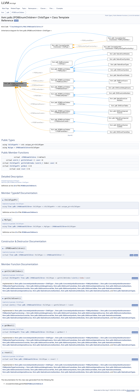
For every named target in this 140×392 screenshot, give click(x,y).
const (38, 160)
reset (23, 169)
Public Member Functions (120, 15)
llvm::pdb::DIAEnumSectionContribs (16, 288)
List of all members (134, 15)
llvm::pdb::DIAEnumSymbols (66, 288)
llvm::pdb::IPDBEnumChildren (19, 206)
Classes (43, 8)
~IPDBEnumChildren (28, 157)
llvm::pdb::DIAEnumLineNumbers (118, 286)
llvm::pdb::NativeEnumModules (73, 291)
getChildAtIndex (27, 163)
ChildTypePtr (13, 145)
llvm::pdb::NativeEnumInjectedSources (17, 291)
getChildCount (26, 160)
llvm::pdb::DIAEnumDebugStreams (39, 286)
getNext (24, 166)
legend (70, 135)
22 (16, 212)
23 (16, 232)
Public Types (108, 15)
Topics (24, 8)
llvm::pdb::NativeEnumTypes (124, 291)
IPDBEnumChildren (18, 12)
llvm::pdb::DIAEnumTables (87, 288)
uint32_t (16, 160)
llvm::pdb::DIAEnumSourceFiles (42, 288)
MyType (10, 147)
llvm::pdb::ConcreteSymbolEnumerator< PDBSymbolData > (77, 284)
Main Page (5, 8)
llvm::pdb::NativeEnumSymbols (97, 291)
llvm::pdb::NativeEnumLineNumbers (46, 291)
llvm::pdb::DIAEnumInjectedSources (91, 286)
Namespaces (32, 8)
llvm (2, 12)
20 (15, 186)
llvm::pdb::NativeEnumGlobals (109, 288)
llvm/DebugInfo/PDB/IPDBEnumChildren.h (26, 27)
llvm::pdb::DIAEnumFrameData (65, 286)
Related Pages (15, 8)
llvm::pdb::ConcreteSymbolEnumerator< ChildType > (34, 284)
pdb (8, 12)
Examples (60, 8)
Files (51, 8)
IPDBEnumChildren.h (28, 186)
